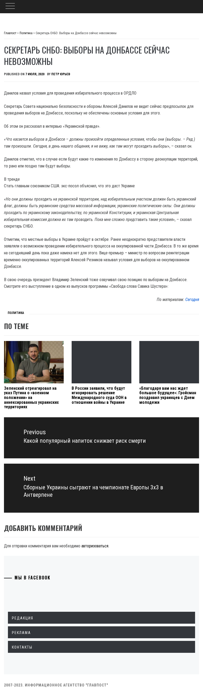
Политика (16, 313)
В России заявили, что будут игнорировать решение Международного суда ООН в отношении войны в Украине (99, 395)
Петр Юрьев (60, 74)
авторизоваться (94, 545)
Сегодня (192, 299)
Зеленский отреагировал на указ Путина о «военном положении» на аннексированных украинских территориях (31, 397)
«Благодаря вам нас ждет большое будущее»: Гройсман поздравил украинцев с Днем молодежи (167, 395)
